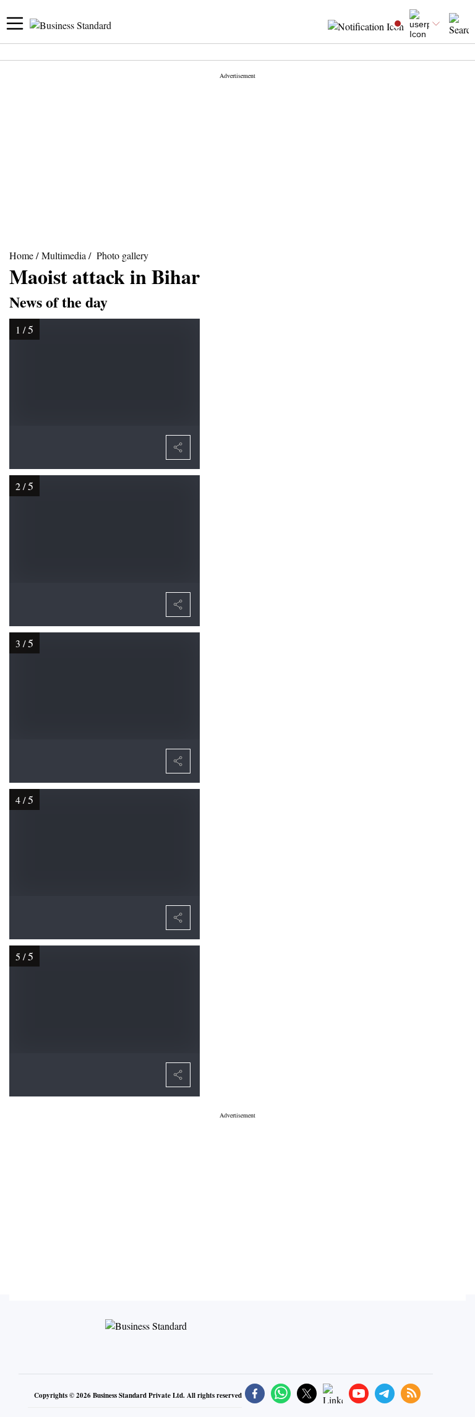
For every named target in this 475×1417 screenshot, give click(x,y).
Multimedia (63, 255)
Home (21, 255)
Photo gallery (122, 255)
